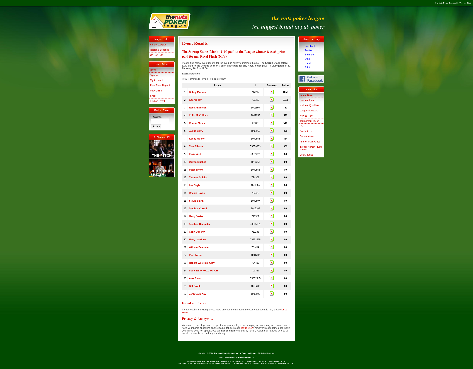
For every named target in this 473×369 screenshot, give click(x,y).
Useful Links (306, 154)
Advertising (251, 361)
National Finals (308, 100)
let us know (247, 328)
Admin (283, 361)
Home (153, 70)
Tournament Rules (309, 121)
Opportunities (307, 136)
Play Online (156, 90)
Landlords (262, 361)
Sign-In (154, 75)
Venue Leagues (158, 44)
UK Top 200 (156, 55)
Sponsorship (239, 361)
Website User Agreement (208, 361)
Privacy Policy (227, 361)
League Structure (309, 110)
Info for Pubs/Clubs (310, 141)
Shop (153, 95)
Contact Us (306, 131)
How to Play (306, 115)
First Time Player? (160, 85)
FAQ (302, 126)
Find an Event (157, 101)
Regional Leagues (159, 49)
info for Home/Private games (311, 148)
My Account (156, 80)
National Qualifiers (309, 105)
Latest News (306, 95)
